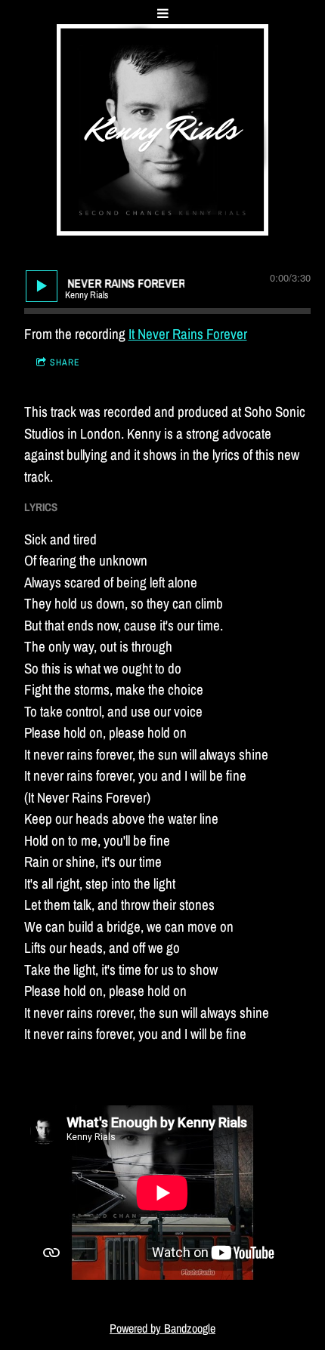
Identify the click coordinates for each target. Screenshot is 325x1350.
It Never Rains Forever (187, 334)
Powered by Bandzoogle (162, 1328)
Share (65, 362)
